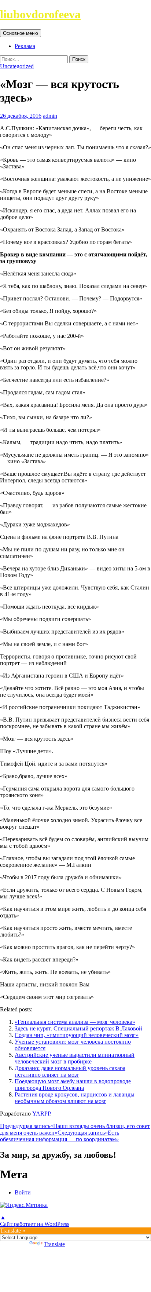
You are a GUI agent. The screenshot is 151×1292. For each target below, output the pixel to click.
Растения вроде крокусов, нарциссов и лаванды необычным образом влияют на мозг (75, 1097)
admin (50, 116)
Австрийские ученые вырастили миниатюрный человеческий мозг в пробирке (75, 1058)
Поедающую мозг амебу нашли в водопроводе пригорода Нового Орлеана (73, 1084)
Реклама (25, 46)
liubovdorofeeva (40, 14)
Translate (54, 1244)
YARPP (41, 1113)
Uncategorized (17, 66)
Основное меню (20, 33)
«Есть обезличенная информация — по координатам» (59, 1135)
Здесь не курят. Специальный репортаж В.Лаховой (78, 1028)
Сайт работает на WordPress (34, 1224)
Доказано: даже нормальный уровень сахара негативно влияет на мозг (70, 1071)
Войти (23, 1192)
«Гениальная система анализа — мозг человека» (75, 1022)
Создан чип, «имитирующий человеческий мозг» (77, 1035)
